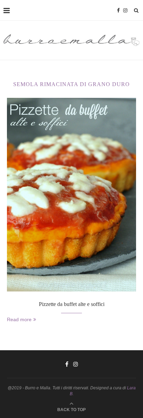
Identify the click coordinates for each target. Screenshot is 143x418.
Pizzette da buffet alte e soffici (71, 304)
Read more (19, 319)
